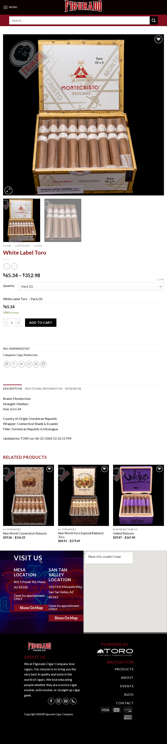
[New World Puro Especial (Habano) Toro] (83, 495)
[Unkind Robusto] (138, 495)
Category (22, 245)
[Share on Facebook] (14, 364)
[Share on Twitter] (21, 364)
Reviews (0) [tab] (73, 388)
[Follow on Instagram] (58, 701)
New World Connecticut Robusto (25, 533)
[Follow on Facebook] (51, 701)
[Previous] (11, 115)
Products (124, 669)
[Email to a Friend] (28, 364)
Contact (125, 703)
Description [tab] (12, 388)
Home (7, 245)
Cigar (38, 245)
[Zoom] (8, 190)
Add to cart (40, 322)
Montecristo (30, 355)
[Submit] (154, 20)
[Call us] (73, 701)
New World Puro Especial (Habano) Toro (80, 535)
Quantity (8, 286)
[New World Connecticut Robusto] (28, 495)
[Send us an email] (66, 701)
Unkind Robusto (123, 533)
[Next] (155, 115)
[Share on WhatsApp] (6, 364)
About (127, 677)
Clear (160, 279)
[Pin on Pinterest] (36, 364)
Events (127, 686)
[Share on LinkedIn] (43, 364)
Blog (129, 694)
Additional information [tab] (44, 388)
